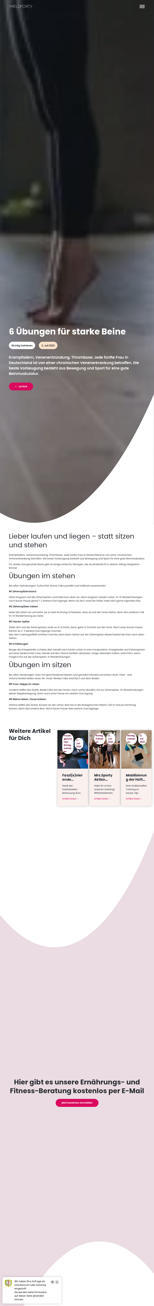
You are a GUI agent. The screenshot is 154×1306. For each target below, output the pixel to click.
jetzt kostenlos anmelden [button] (77, 1103)
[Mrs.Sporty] (21, 7)
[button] (142, 6)
